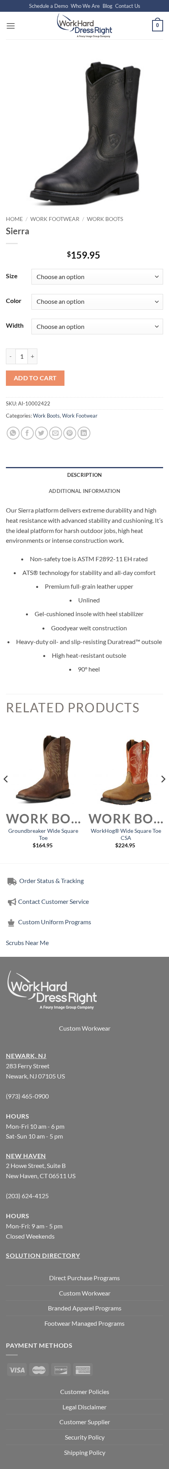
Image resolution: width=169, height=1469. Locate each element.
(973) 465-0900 (27, 1096)
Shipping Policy (84, 1452)
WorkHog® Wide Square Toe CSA (126, 834)
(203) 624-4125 (27, 1195)
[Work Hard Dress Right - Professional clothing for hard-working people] (84, 25)
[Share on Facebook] (27, 433)
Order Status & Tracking (51, 880)
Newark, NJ (26, 1055)
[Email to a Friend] (55, 433)
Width (15, 325)
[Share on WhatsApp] (13, 433)
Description (84, 475)
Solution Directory (43, 1255)
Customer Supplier (84, 1421)
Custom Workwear (84, 1028)
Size (12, 275)
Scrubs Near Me (27, 942)
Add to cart (35, 377)
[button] (10, 25)
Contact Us (127, 6)
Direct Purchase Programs (84, 1277)
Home (14, 219)
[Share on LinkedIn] (83, 433)
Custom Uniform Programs (54, 921)
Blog (107, 6)
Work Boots (105, 219)
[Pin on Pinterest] (69, 433)
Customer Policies (84, 1391)
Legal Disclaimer (84, 1407)
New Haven (26, 1155)
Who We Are (85, 6)
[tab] (84, 475)
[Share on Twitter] (41, 433)
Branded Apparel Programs (84, 1308)
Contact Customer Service (53, 901)
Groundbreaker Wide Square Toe (43, 834)
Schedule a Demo (48, 6)
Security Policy (85, 1437)
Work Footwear (54, 219)
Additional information (84, 491)
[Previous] (6, 795)
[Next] (162, 795)
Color (14, 300)
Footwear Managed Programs (84, 1323)
